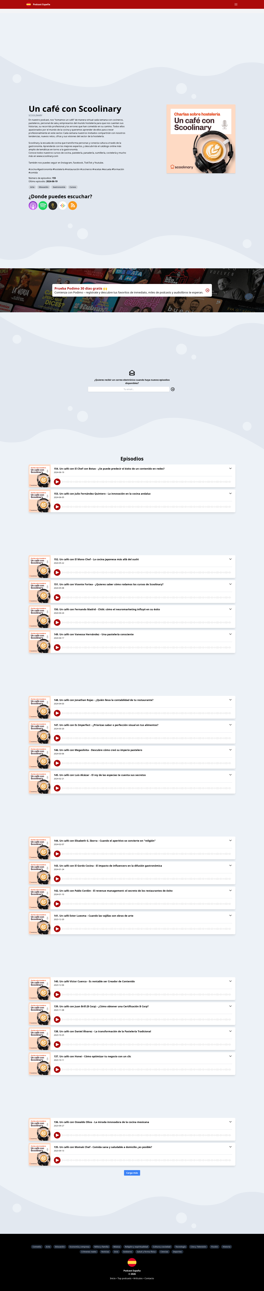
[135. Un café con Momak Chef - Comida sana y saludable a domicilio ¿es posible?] (40, 1154)
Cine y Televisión (198, 1246)
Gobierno (127, 1251)
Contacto (149, 1278)
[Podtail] (53, 205)
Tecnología (180, 1246)
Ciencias (164, 1251)
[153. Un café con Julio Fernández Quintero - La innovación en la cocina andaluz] (40, 501)
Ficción (214, 1246)
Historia (226, 1246)
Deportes (177, 1251)
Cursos (73, 187)
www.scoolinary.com (47, 156)
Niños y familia (101, 1246)
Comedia (37, 1246)
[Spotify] (43, 205)
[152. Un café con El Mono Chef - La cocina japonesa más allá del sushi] (40, 566)
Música (116, 1246)
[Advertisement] (132, 32)
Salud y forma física (146, 1251)
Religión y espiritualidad (136, 1246)
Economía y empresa (79, 1246)
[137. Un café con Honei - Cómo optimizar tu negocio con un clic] (40, 1063)
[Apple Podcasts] (33, 205)
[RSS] (73, 205)
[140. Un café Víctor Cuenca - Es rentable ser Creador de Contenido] (40, 988)
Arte (32, 187)
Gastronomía (59, 187)
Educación (43, 187)
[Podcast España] (132, 1262)
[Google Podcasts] (63, 205)
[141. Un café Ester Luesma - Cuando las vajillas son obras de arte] (40, 923)
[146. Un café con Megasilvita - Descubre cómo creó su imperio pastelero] (40, 757)
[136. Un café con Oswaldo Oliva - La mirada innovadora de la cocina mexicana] (40, 1129)
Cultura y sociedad (161, 1246)
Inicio (113, 1278)
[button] (236, 4)
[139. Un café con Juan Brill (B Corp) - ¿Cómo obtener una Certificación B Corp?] (40, 1013)
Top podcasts (124, 1278)
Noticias (105, 1251)
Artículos (138, 1278)
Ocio (116, 1251)
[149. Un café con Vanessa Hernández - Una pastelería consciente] (40, 641)
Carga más (132, 1172)
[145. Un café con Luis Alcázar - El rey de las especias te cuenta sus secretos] (40, 782)
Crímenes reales (88, 1251)
